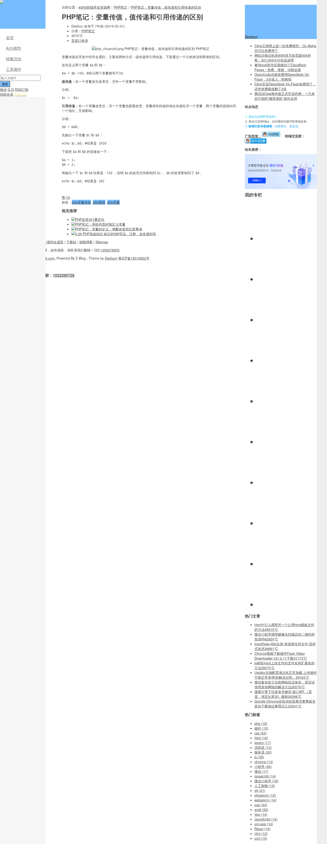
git (259, 790)
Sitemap (102, 241)
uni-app (263, 824)
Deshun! (111, 258)
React (262, 828)
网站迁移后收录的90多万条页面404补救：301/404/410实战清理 (282, 57)
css (260, 733)
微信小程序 (266, 780)
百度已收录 (79, 40)
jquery (262, 742)
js (259, 757)
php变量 (113, 202)
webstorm (265, 800)
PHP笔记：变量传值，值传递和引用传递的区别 (166, 7)
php (260, 723)
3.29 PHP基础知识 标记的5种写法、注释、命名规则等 (115, 233)
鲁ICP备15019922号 (133, 258)
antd (261, 809)
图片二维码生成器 (50, 241)
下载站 (71, 241)
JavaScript (265, 819)
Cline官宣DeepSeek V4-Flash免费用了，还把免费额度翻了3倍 (285, 86)
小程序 (263, 766)
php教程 (99, 202)
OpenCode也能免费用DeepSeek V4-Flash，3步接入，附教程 (282, 77)
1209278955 (109, 250)
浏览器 (263, 747)
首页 (10, 37)
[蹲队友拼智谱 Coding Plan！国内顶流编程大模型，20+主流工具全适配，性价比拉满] (281, 187)
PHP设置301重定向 (89, 219)
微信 (3, 89)
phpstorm (265, 795)
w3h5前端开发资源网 (22, 5)
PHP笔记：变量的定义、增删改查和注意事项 (108, 229)
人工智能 (264, 785)
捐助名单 (6, 94)
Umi (261, 833)
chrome (263, 761)
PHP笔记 (120, 7)
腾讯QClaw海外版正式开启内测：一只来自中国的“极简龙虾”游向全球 (284, 96)
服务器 (263, 752)
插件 (261, 728)
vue (260, 804)
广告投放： (253, 135)
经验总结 (13, 58)
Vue (260, 814)
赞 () (66, 197)
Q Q (11, 89)
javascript (265, 776)
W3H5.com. (47, 258)
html (261, 737)
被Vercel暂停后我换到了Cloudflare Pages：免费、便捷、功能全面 (280, 67)
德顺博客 (86, 241)
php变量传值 (81, 202)
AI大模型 (13, 48)
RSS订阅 (21, 89)
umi (260, 838)
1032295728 (63, 275)
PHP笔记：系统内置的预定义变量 (100, 224)
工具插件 (13, 69)
